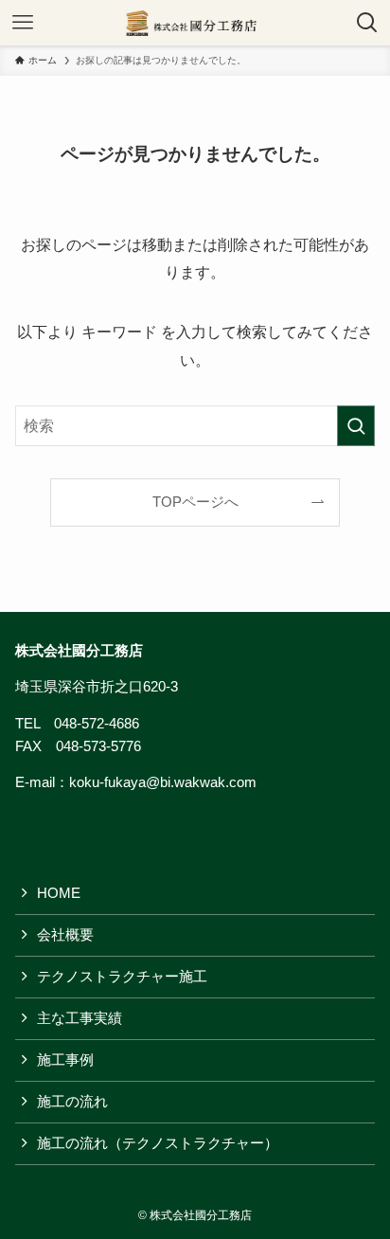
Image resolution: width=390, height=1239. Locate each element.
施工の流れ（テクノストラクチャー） (157, 1143)
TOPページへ (195, 502)
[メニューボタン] (22, 22)
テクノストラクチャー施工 (122, 976)
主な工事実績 (79, 1018)
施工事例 (65, 1060)
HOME (58, 893)
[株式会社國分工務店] (195, 22)
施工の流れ (72, 1101)
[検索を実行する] (356, 425)
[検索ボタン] (367, 22)
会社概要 (65, 935)
